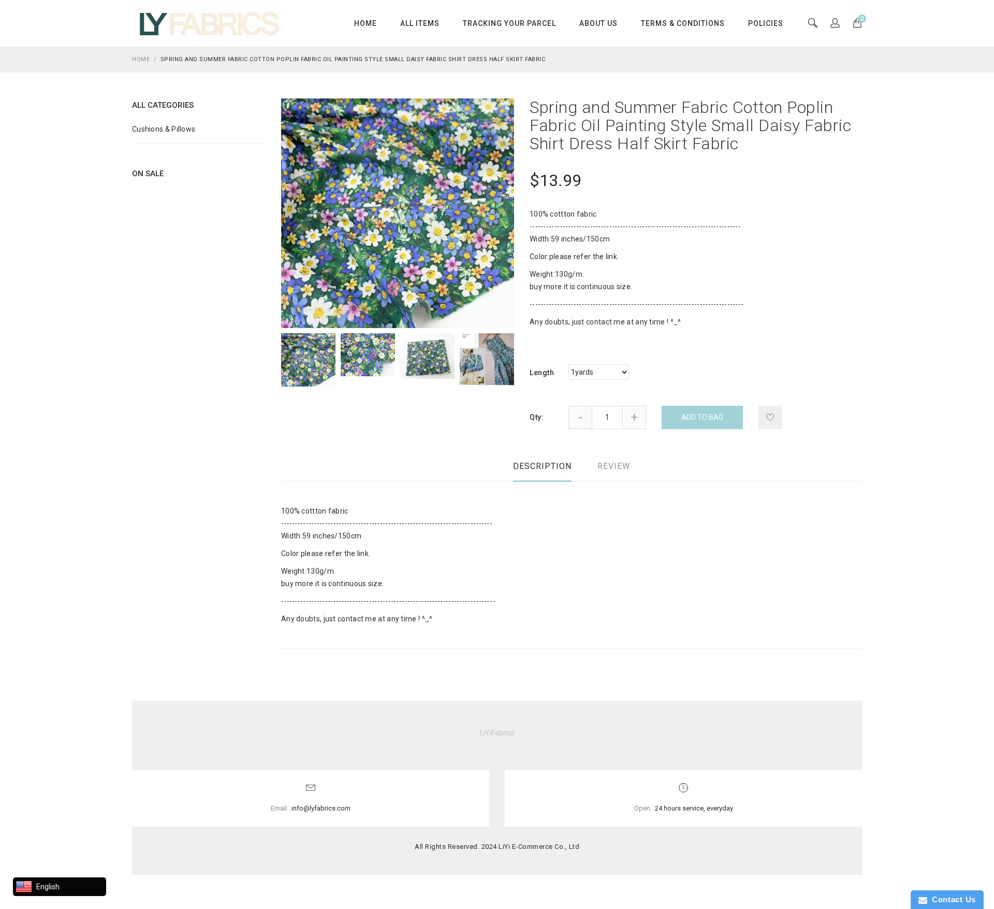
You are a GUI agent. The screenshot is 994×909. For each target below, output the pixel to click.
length (542, 372)
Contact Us (951, 899)
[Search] (835, 24)
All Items (420, 23)
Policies (765, 23)
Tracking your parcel (509, 23)
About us (598, 23)
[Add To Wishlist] (770, 417)
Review (613, 466)
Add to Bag (702, 417)
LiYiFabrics (497, 733)
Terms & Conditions (683, 23)
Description (542, 466)
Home (365, 23)
